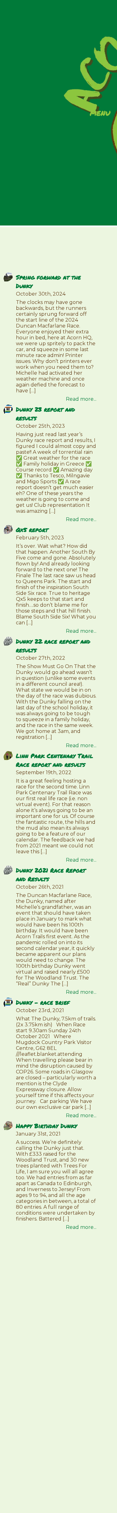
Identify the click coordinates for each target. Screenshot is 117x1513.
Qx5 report (32, 529)
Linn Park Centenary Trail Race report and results (54, 760)
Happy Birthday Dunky (46, 1126)
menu (100, 113)
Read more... (81, 399)
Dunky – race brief (43, 1002)
